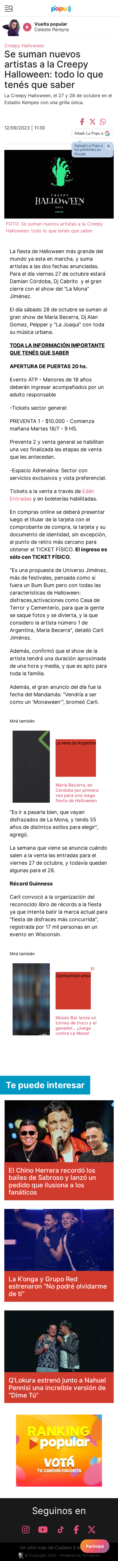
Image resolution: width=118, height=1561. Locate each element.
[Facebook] (76, 1529)
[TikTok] (60, 1529)
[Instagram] (26, 1529)
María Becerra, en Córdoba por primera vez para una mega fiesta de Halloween (77, 792)
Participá (95, 1546)
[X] (91, 1529)
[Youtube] (43, 1529)
